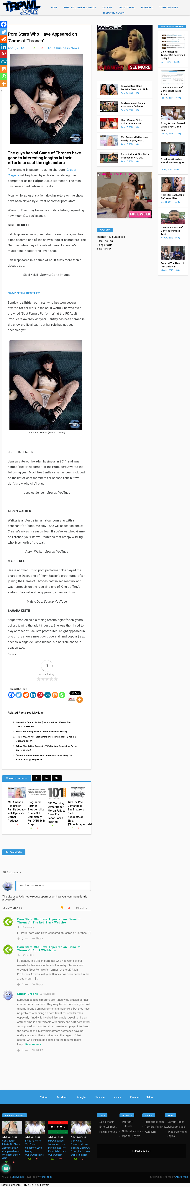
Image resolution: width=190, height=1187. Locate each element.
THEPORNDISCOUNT (114, 12)
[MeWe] (47, 695)
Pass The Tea (105, 240)
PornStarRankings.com (158, 1126)
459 (29, 1159)
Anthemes (181, 1176)
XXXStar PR (104, 249)
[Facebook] (11, 695)
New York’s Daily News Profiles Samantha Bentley (41, 731)
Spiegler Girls (104, 244)
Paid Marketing (108, 1131)
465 (175, 62)
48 (177, 270)
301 (75, 1159)
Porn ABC (147, 7)
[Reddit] (26, 695)
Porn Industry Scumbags (79, 7)
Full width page (176, 1126)
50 (176, 202)
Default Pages (176, 1121)
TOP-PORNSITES (168, 7)
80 (175, 170)
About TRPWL (127, 7)
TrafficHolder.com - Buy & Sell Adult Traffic (24, 1184)
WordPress (45, 1176)
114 (177, 134)
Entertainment (108, 1126)
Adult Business (9, 1137)
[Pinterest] (40, 695)
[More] (79, 699)
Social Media (106, 1121)
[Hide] (1, 90)
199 (177, 98)
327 (52, 1159)
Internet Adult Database (111, 236)
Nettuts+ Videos (131, 1131)
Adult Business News (63, 48)
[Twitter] (18, 695)
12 (51, 826)
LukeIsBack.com (154, 1121)
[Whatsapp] (62, 695)
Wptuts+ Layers (131, 1135)
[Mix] (55, 695)
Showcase (18, 1176)
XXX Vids (107, 7)
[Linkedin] (33, 695)
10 (60, 1159)
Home (54, 7)
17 (71, 828)
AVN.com (150, 1131)
